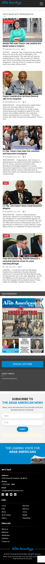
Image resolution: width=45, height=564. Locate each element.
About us (5, 529)
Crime (24, 512)
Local (6, 74)
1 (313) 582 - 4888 (8, 484)
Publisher (5, 538)
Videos (4, 518)
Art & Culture (6, 515)
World (4, 512)
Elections (25, 506)
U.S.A (5, 183)
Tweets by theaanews (9, 378)
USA (3, 509)
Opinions (25, 509)
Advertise (5, 532)
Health (24, 515)
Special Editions (22, 364)
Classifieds (26, 518)
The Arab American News (18, 554)
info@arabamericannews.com (12, 491)
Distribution (6, 535)
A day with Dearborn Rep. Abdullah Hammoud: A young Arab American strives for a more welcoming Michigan (21, 261)
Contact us (6, 541)
